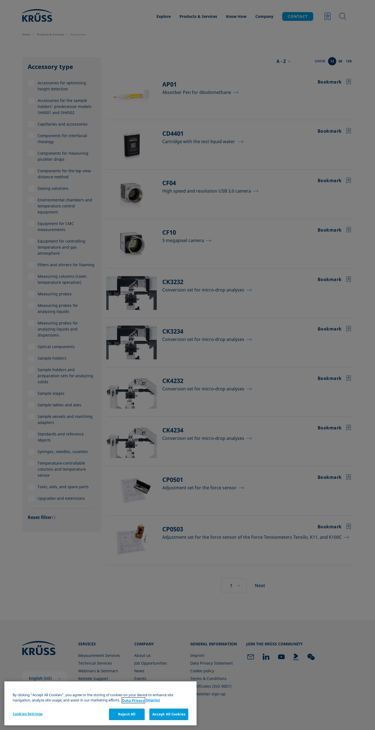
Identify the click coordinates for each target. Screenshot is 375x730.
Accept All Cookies (168, 714)
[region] (100, 703)
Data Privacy (133, 700)
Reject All (126, 714)
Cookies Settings (28, 713)
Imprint (153, 700)
